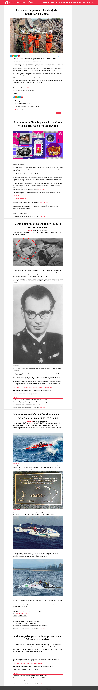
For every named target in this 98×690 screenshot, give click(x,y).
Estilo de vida (51, 2)
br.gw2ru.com (41, 189)
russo (15, 615)
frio (19, 669)
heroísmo (35, 393)
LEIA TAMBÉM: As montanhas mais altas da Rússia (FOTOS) (27, 663)
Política (16, 93)
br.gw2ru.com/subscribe (45, 202)
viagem (20, 615)
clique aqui (42, 216)
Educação (73, 2)
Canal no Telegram (18, 195)
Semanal (17, 109)
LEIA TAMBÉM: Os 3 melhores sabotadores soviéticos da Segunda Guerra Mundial (32, 387)
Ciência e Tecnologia (60, 2)
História (79, 2)
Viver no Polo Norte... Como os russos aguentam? (25, 623)
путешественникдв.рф (50, 660)
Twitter (61, 56)
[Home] (6, 2)
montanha (35, 669)
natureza (24, 669)
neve (15, 669)
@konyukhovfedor (16, 463)
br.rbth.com (28, 188)
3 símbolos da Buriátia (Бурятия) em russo (23, 680)
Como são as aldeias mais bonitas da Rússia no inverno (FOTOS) (29, 678)
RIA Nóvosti (30, 87)
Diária (22, 109)
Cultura (45, 2)
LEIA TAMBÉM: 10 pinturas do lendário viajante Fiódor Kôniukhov (29, 609)
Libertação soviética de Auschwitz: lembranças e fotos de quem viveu (30, 399)
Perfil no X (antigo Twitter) (20, 198)
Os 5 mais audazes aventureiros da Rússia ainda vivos (26, 621)
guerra (15, 393)
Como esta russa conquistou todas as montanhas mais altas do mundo (30, 675)
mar (25, 615)
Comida (83, 2)
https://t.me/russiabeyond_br (22, 391)
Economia (68, 2)
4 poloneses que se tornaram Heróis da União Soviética (26, 404)
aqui (47, 688)
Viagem (88, 2)
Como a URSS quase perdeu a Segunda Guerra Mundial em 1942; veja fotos (31, 402)
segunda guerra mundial (25, 393)
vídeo (30, 669)
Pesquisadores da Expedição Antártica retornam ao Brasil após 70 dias (30, 625)
